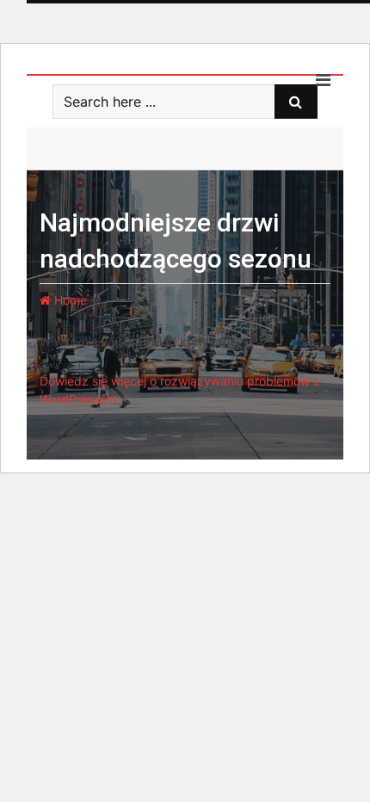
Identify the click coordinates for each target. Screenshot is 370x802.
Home (69, 300)
